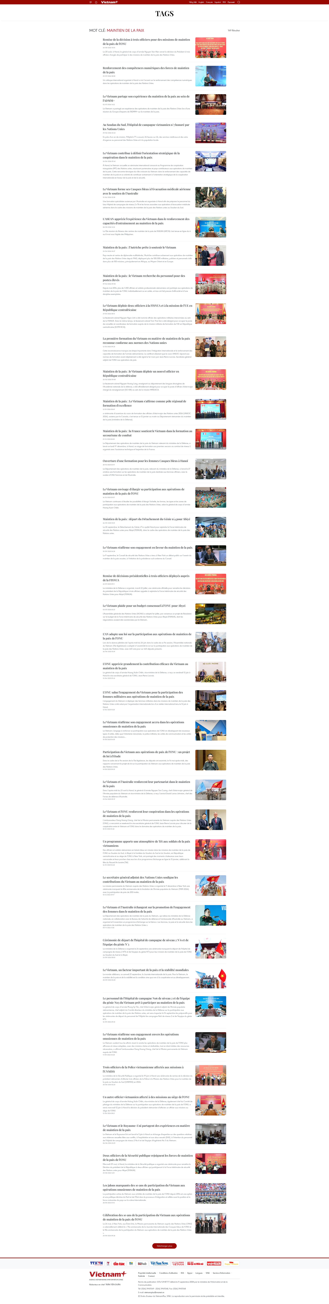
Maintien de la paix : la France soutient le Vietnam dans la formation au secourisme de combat (147, 433)
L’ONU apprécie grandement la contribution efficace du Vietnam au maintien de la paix (145, 666)
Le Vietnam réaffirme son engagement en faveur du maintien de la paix (148, 547)
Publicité (141, 1276)
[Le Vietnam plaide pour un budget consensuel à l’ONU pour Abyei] (210, 614)
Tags (164, 13)
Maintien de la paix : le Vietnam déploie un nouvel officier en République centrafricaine (141, 373)
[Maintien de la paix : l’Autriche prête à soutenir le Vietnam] (210, 255)
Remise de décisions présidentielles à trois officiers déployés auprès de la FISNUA (146, 578)
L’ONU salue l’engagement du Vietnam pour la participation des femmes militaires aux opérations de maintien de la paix (143, 694)
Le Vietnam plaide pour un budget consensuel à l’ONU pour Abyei (144, 606)
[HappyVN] (231, 1263)
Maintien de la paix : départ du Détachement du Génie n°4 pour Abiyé (146, 519)
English (201, 2)
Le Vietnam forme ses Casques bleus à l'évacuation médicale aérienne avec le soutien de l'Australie (147, 191)
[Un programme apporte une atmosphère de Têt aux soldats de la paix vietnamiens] (210, 849)
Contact (151, 1276)
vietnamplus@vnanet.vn (154, 1292)
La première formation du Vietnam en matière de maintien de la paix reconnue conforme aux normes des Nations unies (146, 340)
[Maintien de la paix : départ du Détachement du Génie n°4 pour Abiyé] (210, 527)
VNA (208, 1273)
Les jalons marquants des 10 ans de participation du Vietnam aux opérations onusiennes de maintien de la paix (144, 1187)
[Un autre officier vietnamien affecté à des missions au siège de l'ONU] (210, 1105)
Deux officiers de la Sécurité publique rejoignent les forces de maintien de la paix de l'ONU (148, 1157)
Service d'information (221, 1273)
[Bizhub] (142, 1263)
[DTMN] (195, 1263)
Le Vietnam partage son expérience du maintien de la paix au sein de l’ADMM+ (146, 98)
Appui (189, 1273)
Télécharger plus (164, 1245)
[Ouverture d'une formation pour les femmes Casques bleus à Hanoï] (210, 469)
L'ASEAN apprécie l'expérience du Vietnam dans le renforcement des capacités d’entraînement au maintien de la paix (146, 221)
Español (218, 2)
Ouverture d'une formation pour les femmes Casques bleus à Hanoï (145, 461)
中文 (224, 2)
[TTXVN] (96, 1263)
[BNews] (131, 1263)
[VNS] (159, 1263)
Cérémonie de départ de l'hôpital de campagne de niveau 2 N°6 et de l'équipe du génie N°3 (146, 942)
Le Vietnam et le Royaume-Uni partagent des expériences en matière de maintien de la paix (146, 1128)
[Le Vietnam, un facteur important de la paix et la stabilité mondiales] (210, 978)
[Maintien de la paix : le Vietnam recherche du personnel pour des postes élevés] (210, 284)
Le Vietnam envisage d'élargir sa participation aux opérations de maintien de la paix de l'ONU (143, 491)
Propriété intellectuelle (147, 1273)
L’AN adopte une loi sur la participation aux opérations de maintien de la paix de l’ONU (147, 636)
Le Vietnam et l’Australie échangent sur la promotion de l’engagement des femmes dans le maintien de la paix (146, 909)
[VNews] (108, 1263)
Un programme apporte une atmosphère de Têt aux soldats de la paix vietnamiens (146, 843)
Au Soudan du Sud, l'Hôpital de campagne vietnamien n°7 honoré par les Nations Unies (146, 127)
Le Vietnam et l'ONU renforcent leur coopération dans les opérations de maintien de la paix (146, 814)
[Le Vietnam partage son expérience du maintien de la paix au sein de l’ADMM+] (210, 104)
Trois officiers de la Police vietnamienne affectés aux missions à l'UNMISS (143, 1069)
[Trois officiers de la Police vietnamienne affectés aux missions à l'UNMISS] (210, 1075)
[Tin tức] (119, 1263)
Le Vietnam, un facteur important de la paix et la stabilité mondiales (146, 970)
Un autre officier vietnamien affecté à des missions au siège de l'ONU (146, 1097)
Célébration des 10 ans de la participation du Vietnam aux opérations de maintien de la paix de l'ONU (146, 1217)
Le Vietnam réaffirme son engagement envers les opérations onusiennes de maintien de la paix (141, 1036)
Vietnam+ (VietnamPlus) (109, 2)
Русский (231, 2)
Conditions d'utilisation (168, 1273)
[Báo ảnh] (213, 1263)
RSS (182, 1273)
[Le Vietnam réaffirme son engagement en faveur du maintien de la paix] (210, 555)
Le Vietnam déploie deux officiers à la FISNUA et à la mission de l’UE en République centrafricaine (147, 308)
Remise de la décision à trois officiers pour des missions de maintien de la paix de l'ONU (146, 42)
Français (209, 2)
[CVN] (178, 1263)
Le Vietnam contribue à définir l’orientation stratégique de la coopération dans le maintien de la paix (141, 155)
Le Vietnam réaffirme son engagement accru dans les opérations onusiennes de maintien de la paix (143, 724)
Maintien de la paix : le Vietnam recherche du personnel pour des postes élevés (144, 278)
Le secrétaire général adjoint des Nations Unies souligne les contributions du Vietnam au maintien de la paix (140, 879)
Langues (199, 1273)
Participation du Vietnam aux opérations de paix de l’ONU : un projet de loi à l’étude (146, 754)
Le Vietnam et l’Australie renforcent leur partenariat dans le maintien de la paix (146, 784)
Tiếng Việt (193, 2)
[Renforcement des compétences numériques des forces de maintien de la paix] (210, 76)
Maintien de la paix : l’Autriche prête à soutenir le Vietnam (139, 247)
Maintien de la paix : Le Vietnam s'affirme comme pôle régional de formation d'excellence (144, 403)
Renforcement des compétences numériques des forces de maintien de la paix (146, 70)
